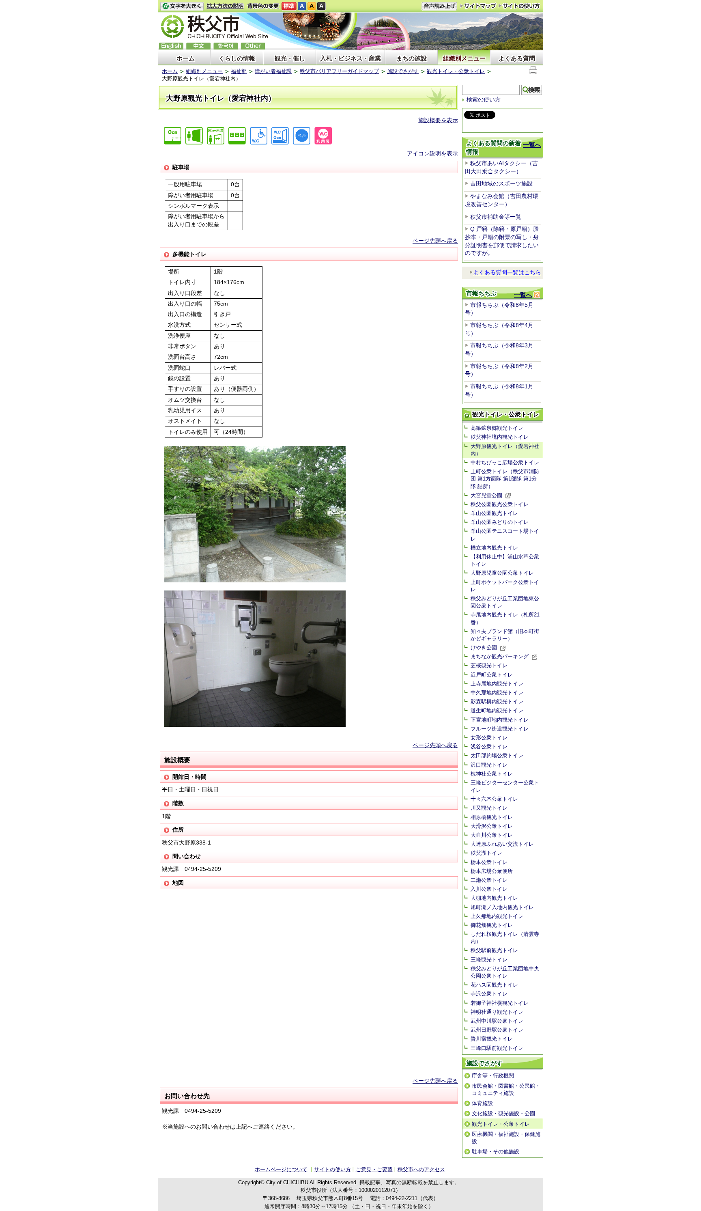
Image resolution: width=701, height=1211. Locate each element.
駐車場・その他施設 (495, 1152)
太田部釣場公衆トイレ (497, 755)
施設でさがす (403, 71)
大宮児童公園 (486, 495)
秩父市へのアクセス (421, 1169)
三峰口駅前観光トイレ (497, 1048)
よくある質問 (517, 58)
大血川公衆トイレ (492, 835)
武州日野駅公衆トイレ (497, 1030)
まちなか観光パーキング (500, 656)
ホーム (185, 58)
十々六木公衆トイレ (494, 799)
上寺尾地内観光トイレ (497, 684)
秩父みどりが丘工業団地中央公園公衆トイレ (505, 972)
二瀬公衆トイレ (489, 880)
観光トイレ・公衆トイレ (456, 71)
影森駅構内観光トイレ (497, 701)
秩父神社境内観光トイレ (500, 437)
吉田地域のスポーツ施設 (501, 183)
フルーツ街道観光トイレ (500, 729)
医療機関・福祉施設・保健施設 (506, 1137)
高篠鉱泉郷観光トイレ (497, 428)
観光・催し (290, 58)
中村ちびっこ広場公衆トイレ (505, 462)
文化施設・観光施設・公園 (503, 1113)
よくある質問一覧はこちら (507, 272)
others (253, 46)
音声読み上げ (439, 6)
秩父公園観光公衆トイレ (500, 504)
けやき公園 (484, 647)
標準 (289, 6)
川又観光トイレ (489, 808)
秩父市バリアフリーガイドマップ (339, 71)
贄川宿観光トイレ (492, 1039)
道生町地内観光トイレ (497, 710)
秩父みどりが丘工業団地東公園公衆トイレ (505, 602)
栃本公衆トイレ (489, 862)
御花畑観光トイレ (492, 925)
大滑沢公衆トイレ (492, 826)
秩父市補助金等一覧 (495, 216)
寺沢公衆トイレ (489, 994)
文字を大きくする (182, 6)
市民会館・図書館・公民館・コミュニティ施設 (506, 1089)
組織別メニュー (464, 58)
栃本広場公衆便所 (492, 871)
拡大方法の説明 (225, 6)
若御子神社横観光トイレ (500, 1003)
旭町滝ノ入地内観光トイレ (502, 907)
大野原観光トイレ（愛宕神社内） (505, 450)
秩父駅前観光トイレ (494, 950)
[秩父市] (214, 28)
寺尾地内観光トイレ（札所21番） (505, 618)
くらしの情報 (237, 58)
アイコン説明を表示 (432, 153)
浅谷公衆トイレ (489, 746)
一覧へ (532, 144)
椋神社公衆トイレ (492, 774)
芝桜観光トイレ (489, 665)
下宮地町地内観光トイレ (500, 720)
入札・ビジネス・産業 (350, 58)
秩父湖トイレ (486, 853)
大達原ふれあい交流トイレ (502, 844)
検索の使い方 (484, 99)
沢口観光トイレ (489, 765)
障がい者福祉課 (273, 71)
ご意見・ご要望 (374, 1169)
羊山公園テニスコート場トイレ (505, 534)
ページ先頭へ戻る (435, 240)
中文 (198, 46)
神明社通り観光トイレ (497, 1012)
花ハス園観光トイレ (494, 985)
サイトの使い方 (519, 5)
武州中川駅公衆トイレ (497, 1021)
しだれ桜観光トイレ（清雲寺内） (505, 937)
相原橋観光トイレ (492, 817)
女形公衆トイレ (489, 738)
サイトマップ (478, 5)
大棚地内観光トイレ (494, 898)
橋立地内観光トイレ (494, 548)
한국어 (225, 46)
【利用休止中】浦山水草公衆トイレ (505, 560)
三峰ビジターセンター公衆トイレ (505, 786)
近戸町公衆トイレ (492, 675)
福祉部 (239, 71)
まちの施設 (411, 58)
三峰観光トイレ (489, 960)
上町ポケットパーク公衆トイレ (505, 586)
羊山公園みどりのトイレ (500, 522)
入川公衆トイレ (489, 889)
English (171, 46)
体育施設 (482, 1103)
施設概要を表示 (438, 120)
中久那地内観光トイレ (497, 693)
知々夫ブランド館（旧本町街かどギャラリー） (505, 635)
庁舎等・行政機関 (493, 1076)
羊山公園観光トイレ (494, 513)
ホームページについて (281, 1169)
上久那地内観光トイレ (497, 916)
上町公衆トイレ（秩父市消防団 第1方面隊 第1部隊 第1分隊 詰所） (505, 478)
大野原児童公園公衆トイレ (502, 573)
